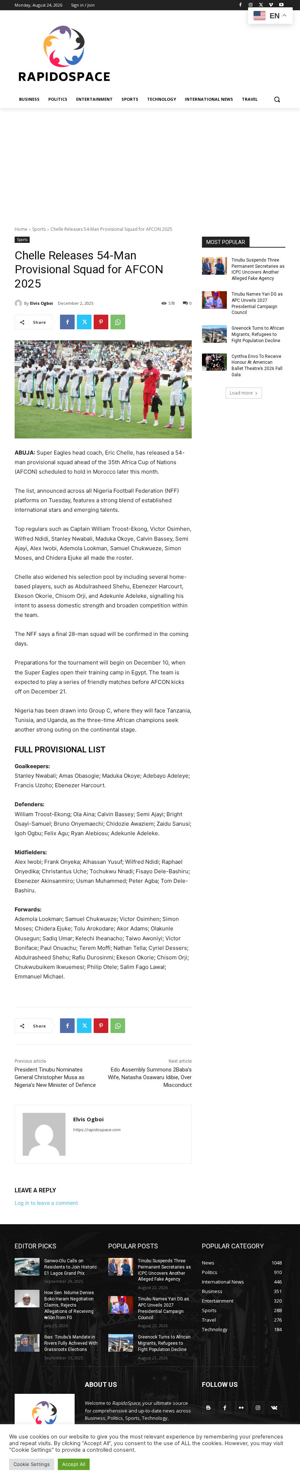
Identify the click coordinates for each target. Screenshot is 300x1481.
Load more (241, 393)
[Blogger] (208, 1407)
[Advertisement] (150, 163)
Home (21, 229)
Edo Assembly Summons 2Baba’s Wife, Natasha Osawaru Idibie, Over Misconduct (150, 1077)
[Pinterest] (101, 322)
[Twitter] (261, 5)
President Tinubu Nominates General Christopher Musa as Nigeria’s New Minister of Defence (55, 1077)
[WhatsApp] (117, 322)
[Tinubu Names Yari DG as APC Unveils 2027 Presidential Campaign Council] (214, 300)
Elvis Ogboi (41, 303)
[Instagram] (251, 5)
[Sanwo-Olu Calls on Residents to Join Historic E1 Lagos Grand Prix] (27, 1266)
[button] (276, 99)
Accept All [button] (73, 1464)
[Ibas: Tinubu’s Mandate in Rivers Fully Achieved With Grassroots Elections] (27, 1343)
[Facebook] (240, 5)
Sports (39, 229)
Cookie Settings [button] (32, 1464)
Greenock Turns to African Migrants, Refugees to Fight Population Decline (258, 334)
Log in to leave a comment (46, 1203)
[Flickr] (241, 1407)
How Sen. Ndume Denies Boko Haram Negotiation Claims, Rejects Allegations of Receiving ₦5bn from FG (69, 1305)
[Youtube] (281, 5)
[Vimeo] (271, 5)
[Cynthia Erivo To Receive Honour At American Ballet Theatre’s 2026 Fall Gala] (214, 362)
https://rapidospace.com (97, 1129)
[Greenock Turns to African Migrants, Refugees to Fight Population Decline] (214, 334)
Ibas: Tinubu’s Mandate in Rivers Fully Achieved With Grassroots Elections (71, 1343)
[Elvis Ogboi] (19, 303)
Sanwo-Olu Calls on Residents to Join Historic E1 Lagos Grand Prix (70, 1267)
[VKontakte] (274, 1407)
